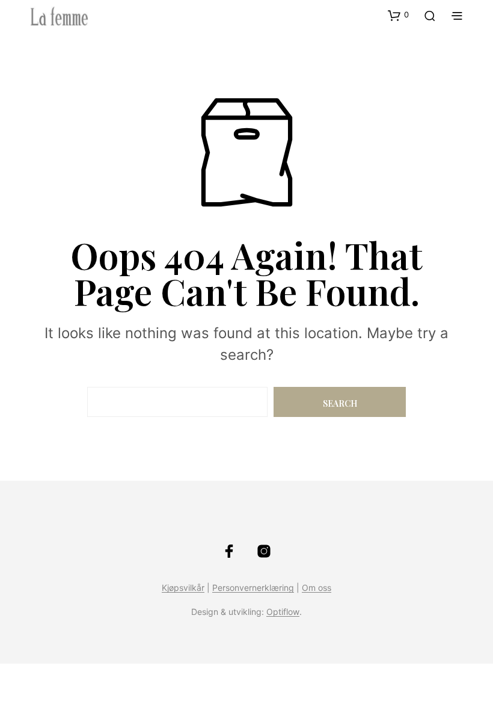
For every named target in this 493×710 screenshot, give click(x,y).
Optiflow (282, 612)
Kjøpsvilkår (183, 588)
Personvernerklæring (253, 588)
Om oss (316, 588)
